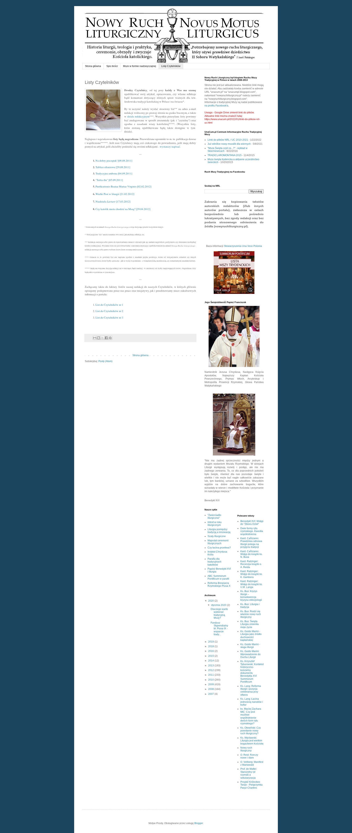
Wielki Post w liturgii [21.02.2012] (115, 194)
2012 (211, 670)
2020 (211, 600)
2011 (211, 674)
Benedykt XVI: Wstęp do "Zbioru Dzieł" (251, 522)
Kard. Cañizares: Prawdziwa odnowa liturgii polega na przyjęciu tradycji (251, 542)
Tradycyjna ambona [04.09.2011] (114, 173)
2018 (211, 646)
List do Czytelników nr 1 (109, 304)
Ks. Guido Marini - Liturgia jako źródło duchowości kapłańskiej (251, 635)
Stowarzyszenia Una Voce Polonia (243, 246)
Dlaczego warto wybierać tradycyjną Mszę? (219, 613)
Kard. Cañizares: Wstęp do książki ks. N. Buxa (251, 554)
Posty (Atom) (105, 361)
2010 (211, 679)
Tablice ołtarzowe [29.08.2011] (113, 167)
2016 (211, 651)
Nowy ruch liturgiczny (246, 749)
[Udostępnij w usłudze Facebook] (106, 338)
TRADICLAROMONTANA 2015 (225, 155)
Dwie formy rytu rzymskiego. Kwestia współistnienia (251, 531)
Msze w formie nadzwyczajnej (139, 66)
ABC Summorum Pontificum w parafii (218, 577)
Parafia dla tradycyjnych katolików (214, 561)
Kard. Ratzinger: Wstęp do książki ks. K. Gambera (251, 574)
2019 (211, 641)
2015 (211, 656)
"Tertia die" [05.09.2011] (109, 180)
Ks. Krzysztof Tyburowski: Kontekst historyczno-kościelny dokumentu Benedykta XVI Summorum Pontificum (252, 671)
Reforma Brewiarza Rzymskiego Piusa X (219, 584)
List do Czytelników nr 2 (109, 311)
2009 (211, 684)
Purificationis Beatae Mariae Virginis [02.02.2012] (123, 186)
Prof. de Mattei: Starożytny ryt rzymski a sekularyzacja (248, 773)
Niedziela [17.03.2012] (113, 201)
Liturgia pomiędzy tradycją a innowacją (219, 531)
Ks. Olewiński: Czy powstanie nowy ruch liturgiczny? (250, 730)
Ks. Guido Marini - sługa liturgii (250, 646)
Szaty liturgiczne (217, 536)
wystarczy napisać (170, 146)
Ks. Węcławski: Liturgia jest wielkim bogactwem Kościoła (251, 740)
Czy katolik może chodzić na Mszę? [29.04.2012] (123, 209)
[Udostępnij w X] (102, 338)
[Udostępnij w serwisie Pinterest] (110, 338)
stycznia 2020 (219, 605)
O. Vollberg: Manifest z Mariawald (251, 763)
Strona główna (93, 66)
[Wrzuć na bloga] (99, 338)
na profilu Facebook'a (216, 105)
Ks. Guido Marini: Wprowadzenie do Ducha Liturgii (250, 654)
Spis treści (112, 66)
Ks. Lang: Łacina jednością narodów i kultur (251, 701)
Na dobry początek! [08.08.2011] (114, 160)
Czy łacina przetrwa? (219, 547)
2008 (211, 689)
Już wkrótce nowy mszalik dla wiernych (229, 143)
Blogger (198, 823)
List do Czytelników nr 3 (109, 317)
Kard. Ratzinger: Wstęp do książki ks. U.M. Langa (251, 584)
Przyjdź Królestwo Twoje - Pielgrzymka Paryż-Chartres (251, 784)
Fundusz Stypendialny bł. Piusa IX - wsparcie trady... (219, 628)
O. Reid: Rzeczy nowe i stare (249, 756)
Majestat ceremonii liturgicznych (218, 542)
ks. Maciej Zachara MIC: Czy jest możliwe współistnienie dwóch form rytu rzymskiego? (250, 716)
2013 (211, 665)
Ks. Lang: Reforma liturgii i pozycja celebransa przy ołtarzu (250, 690)
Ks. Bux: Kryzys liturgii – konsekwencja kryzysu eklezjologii (251, 595)
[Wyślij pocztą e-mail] (95, 338)
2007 (211, 694)
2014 (211, 660)
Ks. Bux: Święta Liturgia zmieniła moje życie (249, 624)
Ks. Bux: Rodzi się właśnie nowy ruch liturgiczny (250, 614)
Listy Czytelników (170, 66)
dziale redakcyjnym (138, 116)
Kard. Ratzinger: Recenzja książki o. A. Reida (251, 564)
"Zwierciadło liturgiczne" (214, 516)
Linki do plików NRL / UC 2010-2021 (228, 139)
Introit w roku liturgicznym (215, 524)
